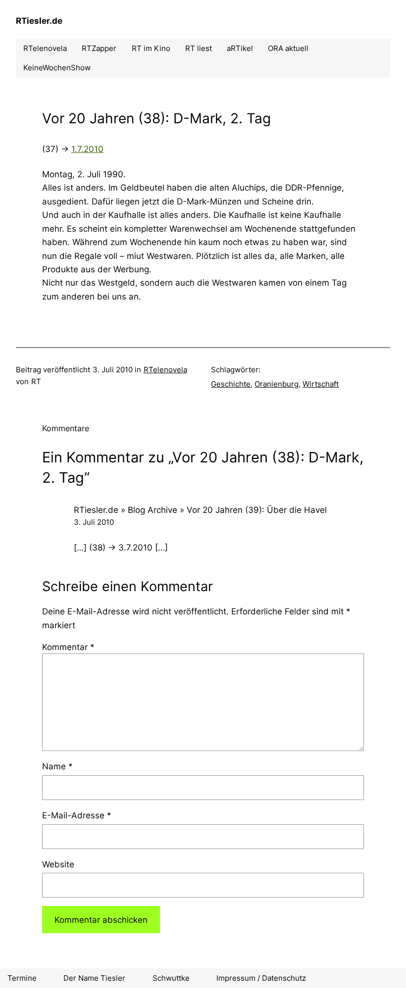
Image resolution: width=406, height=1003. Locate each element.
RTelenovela (165, 369)
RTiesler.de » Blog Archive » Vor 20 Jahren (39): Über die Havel (200, 509)
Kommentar (68, 647)
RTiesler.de (39, 20)
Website (58, 864)
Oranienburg (276, 384)
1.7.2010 (87, 149)
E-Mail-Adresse (76, 815)
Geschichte (231, 384)
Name (57, 766)
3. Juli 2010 (94, 522)
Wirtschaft (321, 384)
